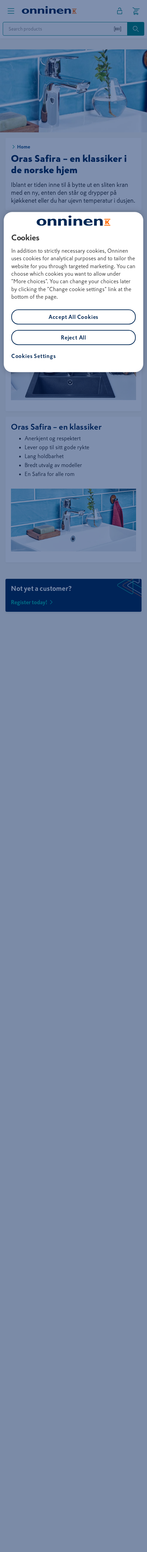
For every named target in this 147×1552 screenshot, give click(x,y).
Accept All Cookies (73, 317)
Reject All (73, 337)
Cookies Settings (33, 356)
